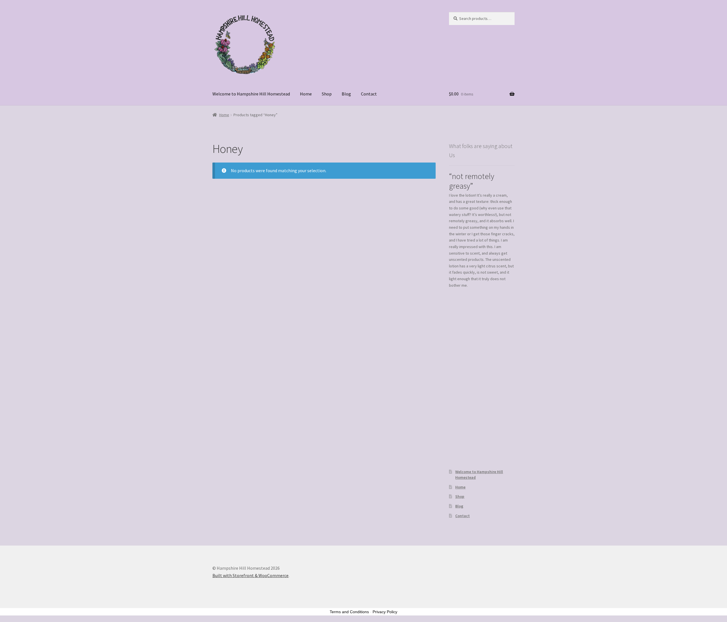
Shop (327, 94)
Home (306, 94)
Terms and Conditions (349, 611)
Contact (369, 94)
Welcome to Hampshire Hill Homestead (251, 94)
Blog (346, 94)
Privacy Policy (385, 611)
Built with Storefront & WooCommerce (250, 575)
